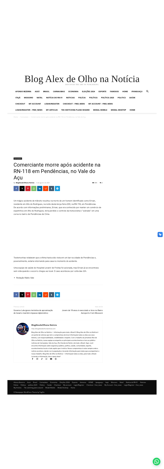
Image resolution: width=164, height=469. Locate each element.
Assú (37, 91)
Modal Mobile (100, 110)
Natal (40, 97)
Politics (122, 97)
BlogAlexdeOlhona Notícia (25, 183)
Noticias (70, 97)
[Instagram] (38, 359)
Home (132, 110)
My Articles (52, 110)
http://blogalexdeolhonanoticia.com (43, 329)
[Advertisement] (77, 18)
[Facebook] (16, 188)
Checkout (20, 104)
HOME (125, 91)
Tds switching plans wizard (75, 110)
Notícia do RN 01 (54, 97)
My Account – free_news (100, 104)
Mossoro (28, 97)
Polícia (82, 97)
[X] (22, 188)
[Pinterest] (27, 188)
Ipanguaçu (136, 91)
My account (35, 104)
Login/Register (51, 104)
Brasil (46, 91)
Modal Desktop (118, 110)
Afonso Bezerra (23, 91)
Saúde (132, 97)
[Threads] (56, 359)
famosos (114, 91)
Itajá (17, 97)
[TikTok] (43, 359)
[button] (147, 91)
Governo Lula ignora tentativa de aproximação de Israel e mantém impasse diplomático (33, 311)
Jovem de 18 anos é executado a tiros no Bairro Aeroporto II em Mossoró (82, 311)
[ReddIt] (45, 188)
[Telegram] (57, 188)
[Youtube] (52, 359)
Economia (73, 91)
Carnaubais (59, 91)
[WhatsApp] (33, 188)
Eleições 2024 (88, 91)
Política (93, 97)
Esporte (102, 91)
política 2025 (107, 97)
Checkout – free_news (74, 104)
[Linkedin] (39, 188)
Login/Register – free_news (28, 110)
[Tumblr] (51, 188)
